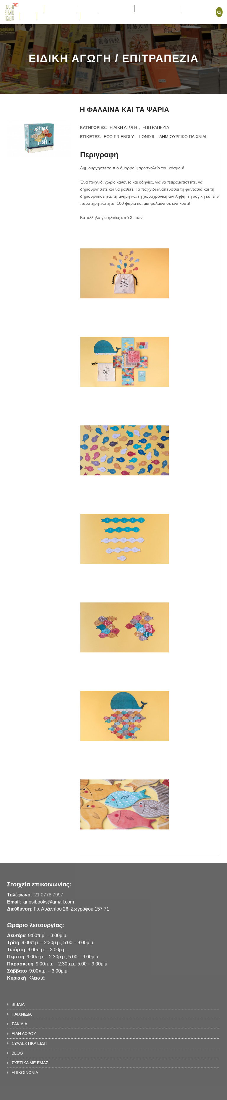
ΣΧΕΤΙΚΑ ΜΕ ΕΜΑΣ (58, 15)
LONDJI (146, 136)
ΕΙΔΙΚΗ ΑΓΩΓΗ (123, 127)
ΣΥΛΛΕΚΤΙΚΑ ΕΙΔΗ (155, 8)
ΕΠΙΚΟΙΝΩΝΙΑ (96, 15)
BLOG (28, 15)
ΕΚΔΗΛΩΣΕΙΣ (198, 8)
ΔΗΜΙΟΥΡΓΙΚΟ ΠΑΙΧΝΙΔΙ (182, 136)
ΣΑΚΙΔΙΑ (87, 8)
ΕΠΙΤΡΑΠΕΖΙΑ (155, 127)
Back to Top (195, 1092)
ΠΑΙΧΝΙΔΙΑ (57, 8)
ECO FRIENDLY (119, 136)
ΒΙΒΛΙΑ (28, 8)
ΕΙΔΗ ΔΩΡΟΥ (113, 8)
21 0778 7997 (48, 894)
